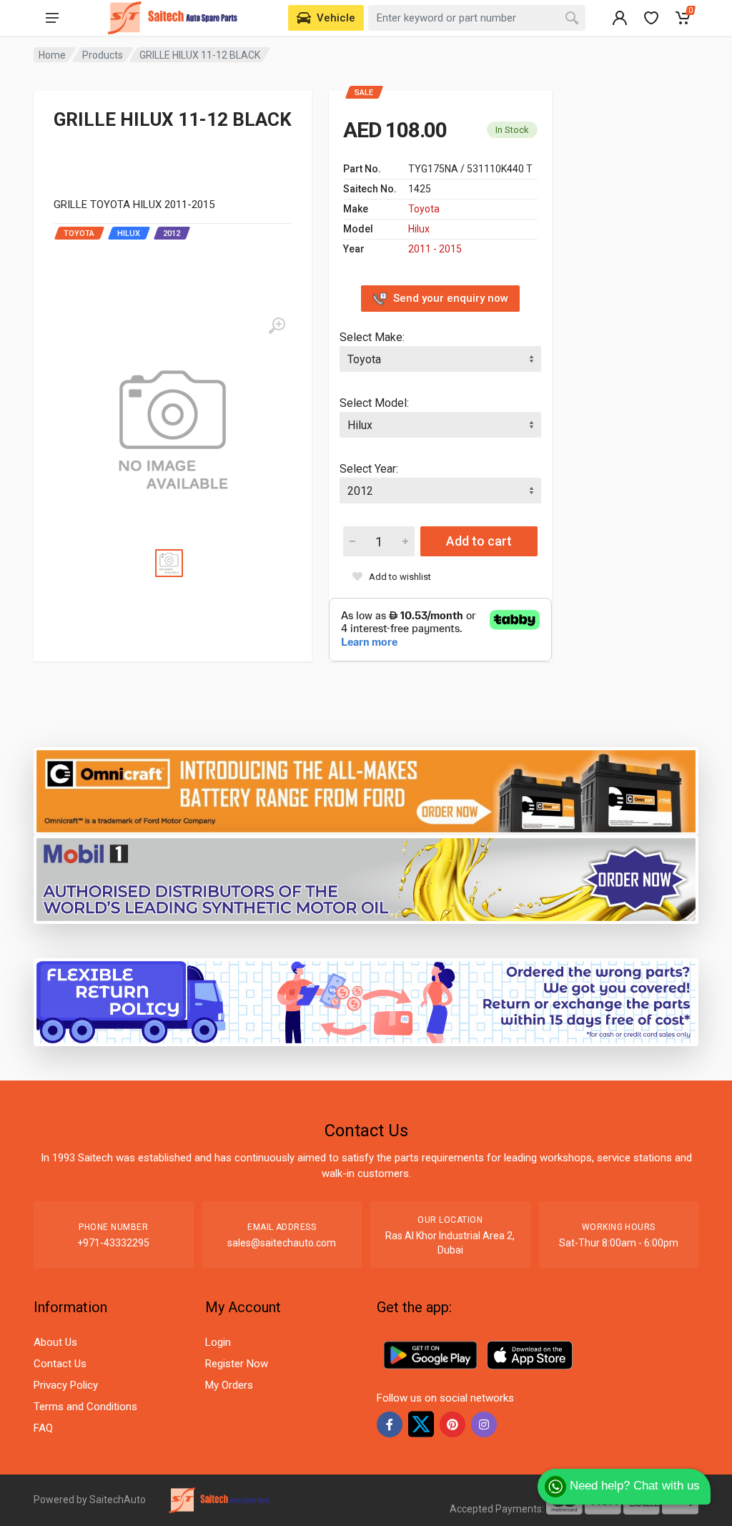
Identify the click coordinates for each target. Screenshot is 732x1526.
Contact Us (60, 1363)
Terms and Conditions (85, 1406)
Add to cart (479, 540)
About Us (55, 1342)
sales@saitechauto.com (281, 1243)
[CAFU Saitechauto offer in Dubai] (366, 878)
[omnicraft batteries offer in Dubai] (366, 790)
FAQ (43, 1428)
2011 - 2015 (435, 249)
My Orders (229, 1385)
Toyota (424, 209)
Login (218, 1342)
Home (52, 55)
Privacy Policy (66, 1385)
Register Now (236, 1363)
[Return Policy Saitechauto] (366, 1001)
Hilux (419, 229)
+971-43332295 (113, 1243)
